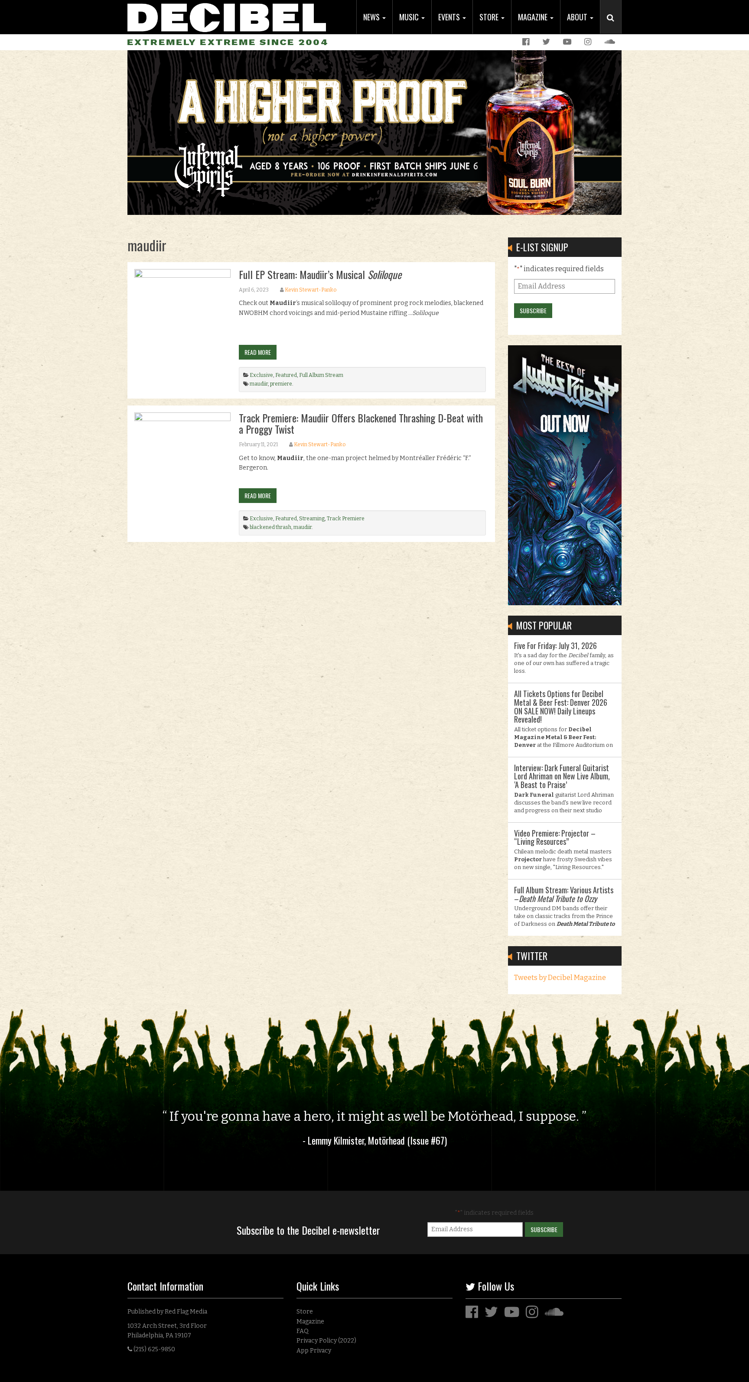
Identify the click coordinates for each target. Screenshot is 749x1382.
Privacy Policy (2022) (326, 1340)
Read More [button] (257, 352)
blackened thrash (270, 527)
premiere (281, 384)
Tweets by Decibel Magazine (560, 977)
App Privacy (313, 1350)
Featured (286, 375)
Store (489, 17)
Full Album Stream (321, 375)
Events (450, 17)
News (372, 17)
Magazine (533, 17)
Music (409, 17)
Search (614, 26)
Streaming (312, 519)
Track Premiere (346, 519)
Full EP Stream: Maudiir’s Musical (320, 274)
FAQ (302, 1331)
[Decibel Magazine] (226, 16)
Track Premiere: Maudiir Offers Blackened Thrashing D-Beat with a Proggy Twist (361, 423)
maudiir (259, 384)
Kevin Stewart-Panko (310, 290)
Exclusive (261, 375)
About (578, 17)
